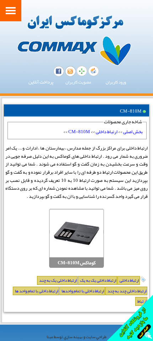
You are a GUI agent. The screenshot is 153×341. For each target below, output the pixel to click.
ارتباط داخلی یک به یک (98, 280)
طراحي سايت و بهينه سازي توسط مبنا (76, 336)
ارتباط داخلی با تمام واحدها (83, 291)
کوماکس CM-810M (77, 263)
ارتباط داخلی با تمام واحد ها (36, 291)
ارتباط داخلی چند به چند (127, 291)
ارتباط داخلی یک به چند (58, 280)
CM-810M (79, 131)
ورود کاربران (116, 82)
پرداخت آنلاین (40, 82)
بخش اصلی (133, 131)
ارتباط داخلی (106, 131)
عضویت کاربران (78, 82)
